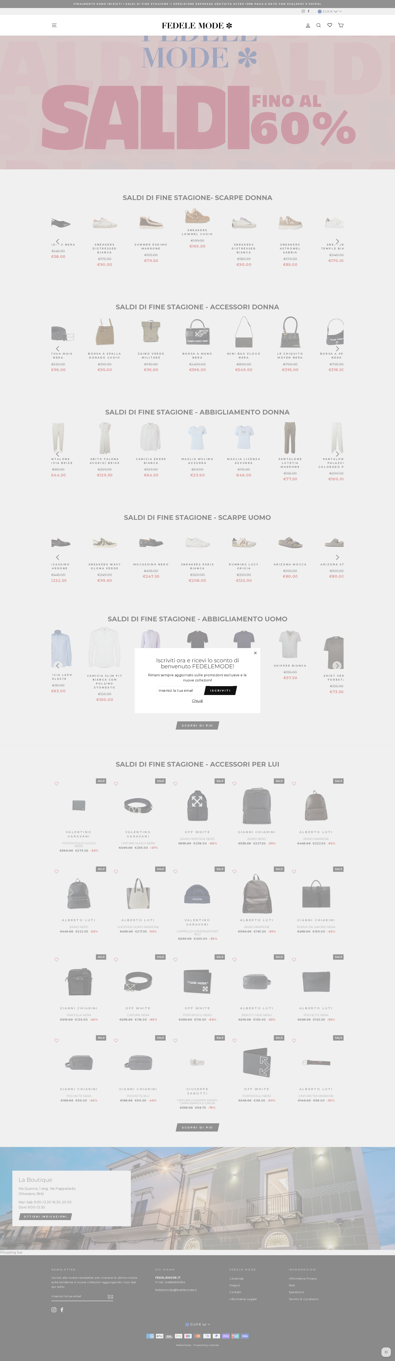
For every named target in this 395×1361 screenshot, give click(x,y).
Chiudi (197, 701)
